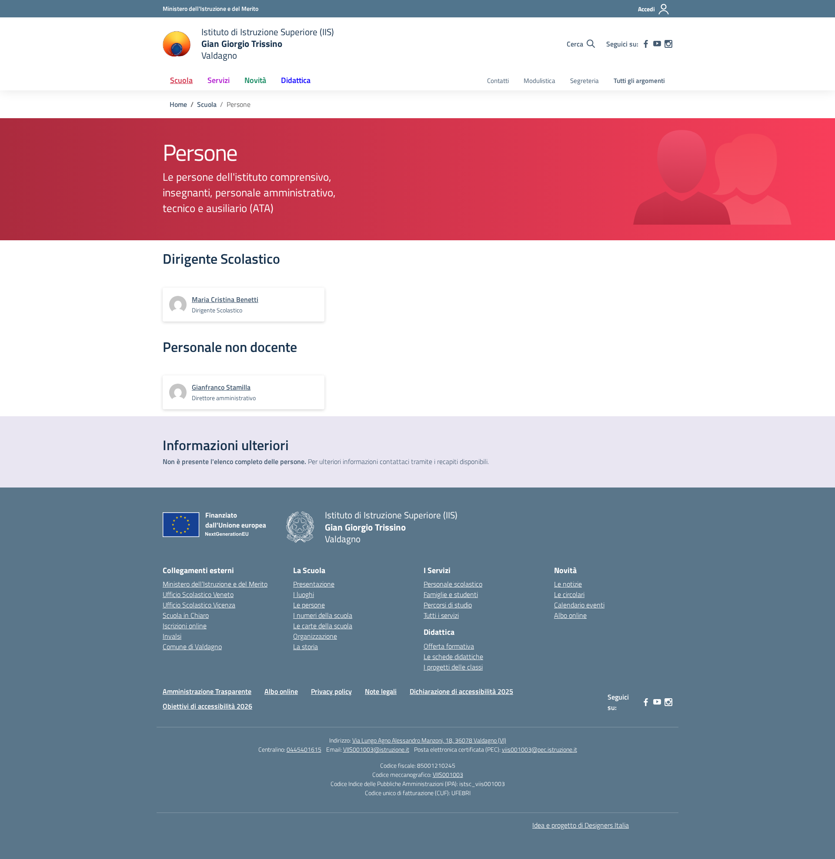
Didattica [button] (296, 80)
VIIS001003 (448, 774)
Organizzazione (315, 636)
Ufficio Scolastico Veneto (198, 594)
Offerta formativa (449, 646)
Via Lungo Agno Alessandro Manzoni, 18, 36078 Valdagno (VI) (429, 740)
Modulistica (539, 81)
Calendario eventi (579, 605)
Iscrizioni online (185, 625)
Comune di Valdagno (192, 646)
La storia (305, 646)
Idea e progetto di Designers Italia (580, 825)
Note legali (381, 691)
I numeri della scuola (322, 615)
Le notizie (568, 584)
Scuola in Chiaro (186, 615)
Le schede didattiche (453, 656)
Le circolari (569, 594)
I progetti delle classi (453, 667)
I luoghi (303, 594)
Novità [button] (255, 80)
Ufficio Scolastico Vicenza (199, 605)
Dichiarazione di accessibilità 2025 (461, 691)
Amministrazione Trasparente (207, 691)
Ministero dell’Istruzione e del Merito (215, 584)
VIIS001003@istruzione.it (376, 749)
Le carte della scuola (322, 625)
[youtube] (657, 44)
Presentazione (313, 584)
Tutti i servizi (441, 615)
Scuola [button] (181, 80)
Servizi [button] (218, 80)
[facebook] (646, 44)
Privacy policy (331, 691)
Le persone (309, 605)
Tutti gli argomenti (639, 81)
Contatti (498, 81)
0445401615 (304, 749)
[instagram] (668, 44)
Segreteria (584, 81)
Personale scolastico (453, 584)
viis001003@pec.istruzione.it (539, 749)
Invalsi (172, 636)
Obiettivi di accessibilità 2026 (207, 706)
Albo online (570, 615)
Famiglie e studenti (451, 594)
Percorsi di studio (448, 605)
